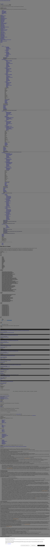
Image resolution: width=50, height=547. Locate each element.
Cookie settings (33, 545)
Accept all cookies (41, 545)
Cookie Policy (9, 543)
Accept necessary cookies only (25, 545)
